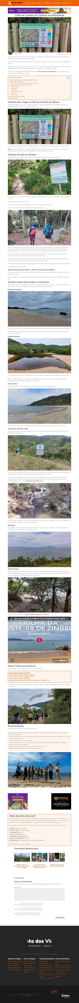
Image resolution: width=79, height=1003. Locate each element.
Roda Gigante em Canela (46, 978)
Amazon (24, 828)
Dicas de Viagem (30, 3)
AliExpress (18, 828)
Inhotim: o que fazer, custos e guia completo (56, 865)
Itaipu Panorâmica (60, 972)
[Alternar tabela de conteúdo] (67, 78)
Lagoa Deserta (14, 88)
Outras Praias (14, 94)
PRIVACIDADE (51, 954)
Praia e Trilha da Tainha (30, 967)
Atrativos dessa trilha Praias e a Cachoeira (20, 85)
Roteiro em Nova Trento (14, 970)
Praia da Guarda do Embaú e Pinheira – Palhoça (21, 675)
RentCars (24, 834)
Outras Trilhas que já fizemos (17, 96)
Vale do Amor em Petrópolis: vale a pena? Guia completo (22, 866)
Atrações (39, 3)
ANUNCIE (32, 954)
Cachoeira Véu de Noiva (46, 967)
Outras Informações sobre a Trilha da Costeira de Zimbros (24, 83)
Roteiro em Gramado (13, 963)
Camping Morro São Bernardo (63, 965)
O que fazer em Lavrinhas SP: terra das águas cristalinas (39, 866)
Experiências (47, 3)
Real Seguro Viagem (24, 830)
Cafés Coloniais (44, 961)
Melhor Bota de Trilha (29, 963)
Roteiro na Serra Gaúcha (14, 967)
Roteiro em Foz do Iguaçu (15, 961)
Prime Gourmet (22, 840)
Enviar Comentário (60, 917)
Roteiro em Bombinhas (14, 965)
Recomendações (13, 98)
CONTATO (41, 954)
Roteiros (65, 3)
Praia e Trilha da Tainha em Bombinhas (19, 678)
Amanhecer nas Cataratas (62, 970)
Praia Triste (13, 90)
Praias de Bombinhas (29, 961)
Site (15, 914)
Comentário (17, 887)
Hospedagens (57, 3)
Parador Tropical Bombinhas (62, 967)
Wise (27, 836)
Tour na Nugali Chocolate (46, 965)
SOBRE (25, 954)
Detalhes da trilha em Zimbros (17, 81)
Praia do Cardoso (15, 86)
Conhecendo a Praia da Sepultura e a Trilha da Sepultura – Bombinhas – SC (29, 680)
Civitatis (27, 838)
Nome (16, 904)
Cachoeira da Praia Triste (16, 91)
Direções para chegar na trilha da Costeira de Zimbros (23, 80)
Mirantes (13, 93)
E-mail (16, 909)
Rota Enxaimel (43, 963)
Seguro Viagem (28, 965)
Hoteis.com (21, 832)
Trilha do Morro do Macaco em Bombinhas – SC (22, 676)
